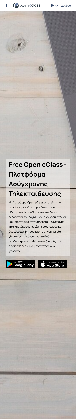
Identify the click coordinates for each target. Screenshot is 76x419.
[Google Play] (20, 264)
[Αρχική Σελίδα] (26, 6)
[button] (7, 6)
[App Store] (52, 264)
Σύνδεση (66, 5)
